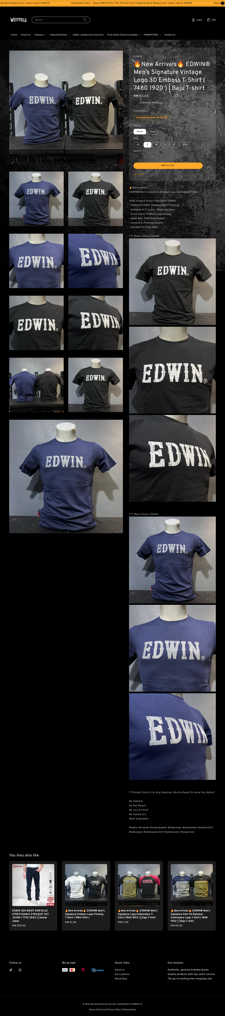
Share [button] (141, 174)
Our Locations (122, 974)
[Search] (85, 20)
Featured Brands (58, 35)
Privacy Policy (114, 1010)
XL (174, 144)
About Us (26, 35)
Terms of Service (97, 1010)
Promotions (140, 111)
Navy (152, 131)
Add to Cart (168, 165)
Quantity (138, 151)
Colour (137, 125)
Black (140, 131)
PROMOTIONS (151, 35)
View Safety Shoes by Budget (122, 35)
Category (39, 35)
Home (14, 35)
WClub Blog (121, 979)
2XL (185, 144)
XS (138, 144)
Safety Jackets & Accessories (88, 35)
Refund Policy (129, 1010)
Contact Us (170, 35)
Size (136, 138)
